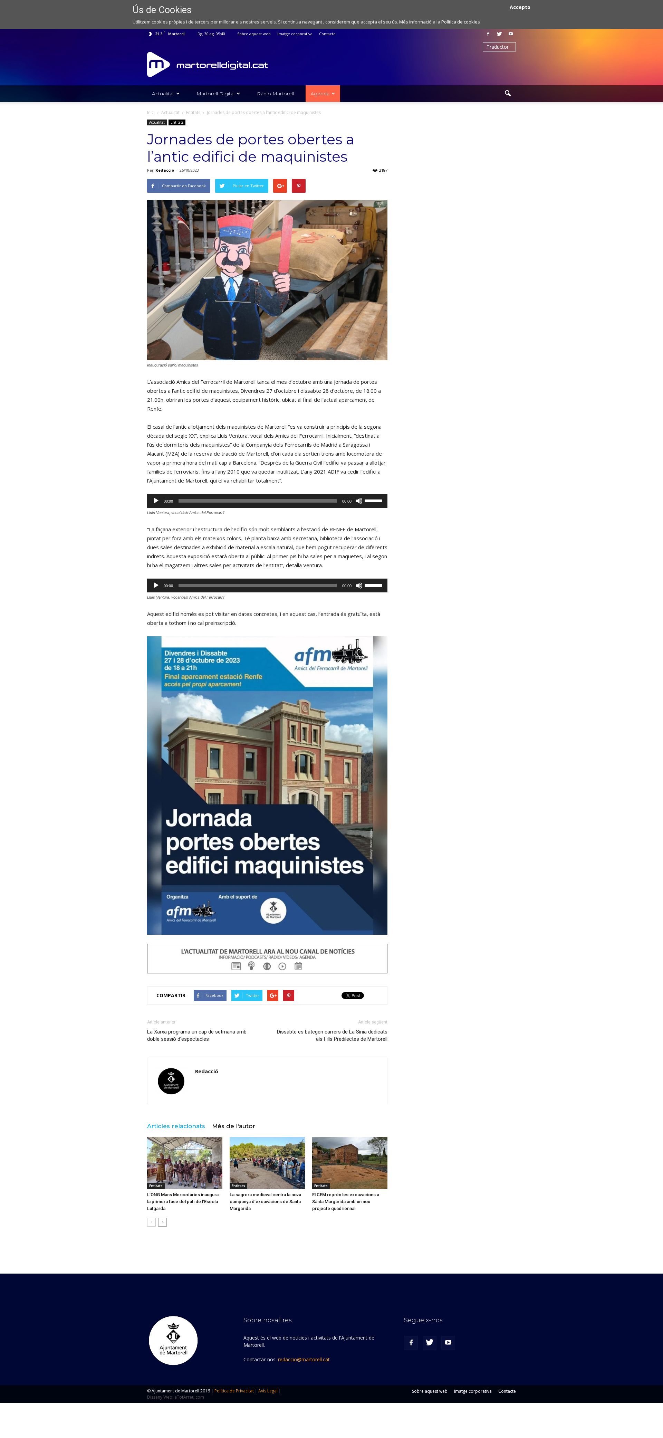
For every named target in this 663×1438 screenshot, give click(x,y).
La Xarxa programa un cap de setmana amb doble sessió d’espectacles (197, 1035)
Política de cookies (460, 22)
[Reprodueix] (156, 500)
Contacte (327, 33)
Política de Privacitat (234, 1391)
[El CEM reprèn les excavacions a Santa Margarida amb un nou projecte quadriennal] (349, 1163)
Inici (151, 112)
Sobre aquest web (254, 33)
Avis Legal (268, 1391)
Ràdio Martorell (275, 94)
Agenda (319, 94)
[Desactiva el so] (359, 500)
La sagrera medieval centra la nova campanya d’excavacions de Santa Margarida (265, 1201)
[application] (267, 501)
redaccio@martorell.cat (304, 1359)
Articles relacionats (176, 1126)
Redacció (164, 170)
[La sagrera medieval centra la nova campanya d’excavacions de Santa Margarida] (267, 1163)
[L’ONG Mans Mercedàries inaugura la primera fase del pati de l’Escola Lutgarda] (184, 1163)
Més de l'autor (233, 1126)
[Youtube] (511, 34)
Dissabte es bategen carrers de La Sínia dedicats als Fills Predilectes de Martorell (332, 1035)
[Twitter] (499, 34)
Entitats (177, 122)
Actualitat (163, 94)
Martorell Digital (215, 94)
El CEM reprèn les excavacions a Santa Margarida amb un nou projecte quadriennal (345, 1201)
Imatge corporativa (295, 33)
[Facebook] (488, 34)
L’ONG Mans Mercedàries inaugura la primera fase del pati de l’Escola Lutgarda (183, 1201)
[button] (507, 93)
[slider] (374, 500)
